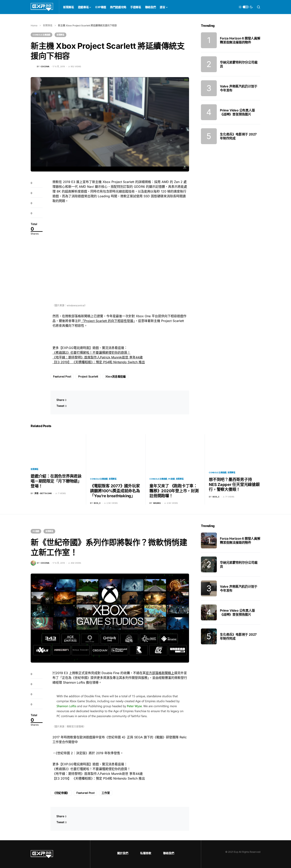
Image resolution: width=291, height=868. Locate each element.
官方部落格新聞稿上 (160, 673)
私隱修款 (145, 853)
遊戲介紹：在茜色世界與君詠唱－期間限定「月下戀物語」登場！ (56, 481)
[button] (246, 7)
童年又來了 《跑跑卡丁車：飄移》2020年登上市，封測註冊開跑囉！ (174, 491)
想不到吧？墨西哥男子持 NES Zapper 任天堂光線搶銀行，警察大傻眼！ (234, 484)
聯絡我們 (168, 853)
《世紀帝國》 (61, 792)
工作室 (106, 792)
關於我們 (122, 853)
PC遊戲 (171, 479)
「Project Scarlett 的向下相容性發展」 (108, 321)
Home (34, 25)
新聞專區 (47, 25)
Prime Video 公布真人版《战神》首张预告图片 (237, 112)
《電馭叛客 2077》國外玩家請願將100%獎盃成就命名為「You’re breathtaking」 (115, 491)
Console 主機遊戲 (41, 35)
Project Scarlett (88, 376)
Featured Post (62, 376)
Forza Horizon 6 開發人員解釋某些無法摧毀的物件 (240, 40)
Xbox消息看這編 (115, 376)
